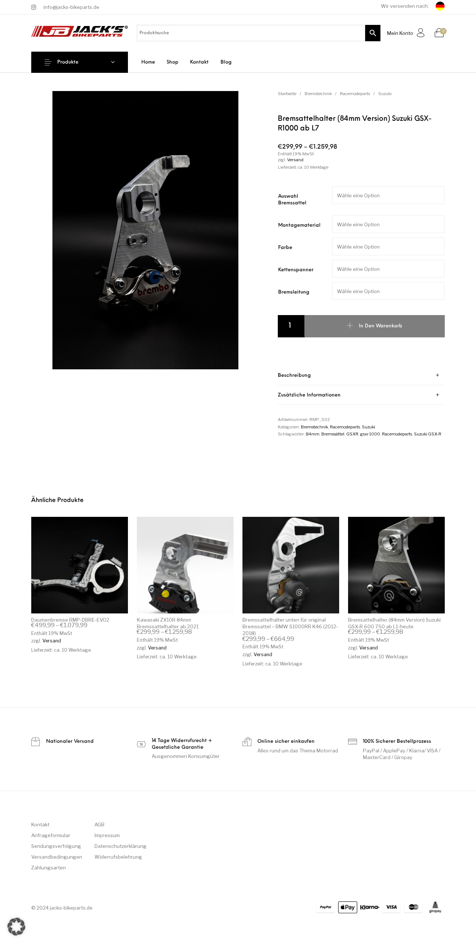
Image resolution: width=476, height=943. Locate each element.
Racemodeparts (355, 93)
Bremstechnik (318, 93)
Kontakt (40, 824)
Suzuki (385, 93)
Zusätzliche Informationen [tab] (309, 395)
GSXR (352, 434)
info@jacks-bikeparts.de (71, 7)
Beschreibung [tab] (294, 375)
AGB (99, 824)
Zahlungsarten (48, 868)
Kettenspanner (295, 270)
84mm (312, 434)
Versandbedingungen (56, 857)
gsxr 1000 (370, 434)
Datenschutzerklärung (120, 846)
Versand (295, 159)
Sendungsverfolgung (56, 846)
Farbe (285, 247)
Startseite (287, 93)
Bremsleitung (293, 292)
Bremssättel (332, 434)
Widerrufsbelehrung (118, 857)
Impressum (107, 835)
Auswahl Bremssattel (292, 199)
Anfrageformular (50, 835)
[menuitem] (148, 62)
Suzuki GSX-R (427, 434)
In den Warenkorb (380, 326)
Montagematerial (299, 225)
